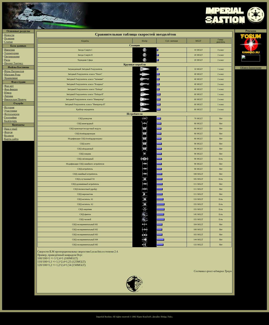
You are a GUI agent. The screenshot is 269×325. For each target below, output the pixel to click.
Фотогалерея (11, 114)
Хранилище (11, 77)
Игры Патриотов (14, 71)
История (9, 107)
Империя (9, 49)
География (10, 117)
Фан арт (9, 85)
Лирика (8, 96)
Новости (9, 35)
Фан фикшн (11, 89)
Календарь (10, 120)
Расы (7, 59)
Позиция (9, 38)
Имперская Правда (15, 99)
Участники (10, 110)
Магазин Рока (12, 74)
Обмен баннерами (250, 67)
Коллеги (9, 135)
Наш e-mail (10, 128)
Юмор (8, 92)
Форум (8, 132)
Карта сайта (11, 138)
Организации (12, 56)
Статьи (8, 41)
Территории (11, 53)
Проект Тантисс (13, 63)
